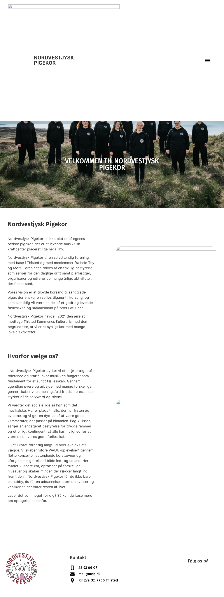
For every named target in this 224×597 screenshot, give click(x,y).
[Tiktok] (210, 574)
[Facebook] (186, 574)
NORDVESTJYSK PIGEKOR (54, 60)
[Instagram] (198, 574)
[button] (207, 60)
